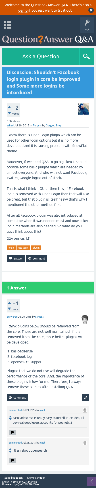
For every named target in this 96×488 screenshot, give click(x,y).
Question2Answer (28, 484)
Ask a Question (40, 56)
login (11, 247)
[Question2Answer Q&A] (48, 38)
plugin (36, 247)
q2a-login (23, 247)
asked (10, 125)
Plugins (37, 125)
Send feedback (13, 477)
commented (15, 410)
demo (22, 10)
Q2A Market (29, 481)
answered (12, 316)
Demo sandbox (36, 477)
